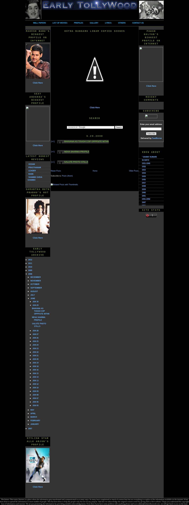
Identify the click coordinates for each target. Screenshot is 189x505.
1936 (144, 180)
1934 (144, 173)
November (35, 281)
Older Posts (134, 171)
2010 (30, 267)
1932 (144, 167)
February (35, 421)
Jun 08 (35, 395)
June (32, 298)
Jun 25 (35, 341)
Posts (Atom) (67, 176)
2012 (30, 260)
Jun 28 (35, 331)
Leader (32, 171)
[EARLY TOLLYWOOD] (94, 18)
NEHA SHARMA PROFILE (76, 151)
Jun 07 (35, 398)
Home (95, 171)
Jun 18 (35, 366)
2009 (30, 270)
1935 (144, 176)
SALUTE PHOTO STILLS (76, 162)
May (32, 410)
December (35, 277)
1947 (144, 202)
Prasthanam (34, 167)
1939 (144, 189)
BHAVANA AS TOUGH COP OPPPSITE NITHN (40, 311)
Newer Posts (56, 171)
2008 (30, 274)
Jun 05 (35, 405)
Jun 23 (35, 348)
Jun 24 (35, 345)
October (34, 284)
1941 (144, 196)
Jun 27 (35, 334)
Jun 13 (35, 381)
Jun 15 (35, 373)
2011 (30, 263)
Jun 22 (35, 352)
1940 (144, 193)
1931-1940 (146, 163)
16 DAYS (145, 160)
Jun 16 (35, 370)
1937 (144, 183)
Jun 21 (35, 356)
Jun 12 (35, 384)
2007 (30, 429)
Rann (30, 174)
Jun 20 (35, 359)
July (32, 295)
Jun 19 (35, 363)
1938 (144, 186)
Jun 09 (35, 391)
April (33, 413)
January (34, 424)
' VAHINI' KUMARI (149, 157)
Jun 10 (35, 388)
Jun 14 (35, 377)
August (34, 291)
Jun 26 (35, 338)
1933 (144, 170)
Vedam (31, 164)
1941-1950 (146, 199)
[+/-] (53, 141)
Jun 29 (35, 305)
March (33, 417)
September (36, 288)
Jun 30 (35, 302)
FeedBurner (157, 138)
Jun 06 (35, 402)
